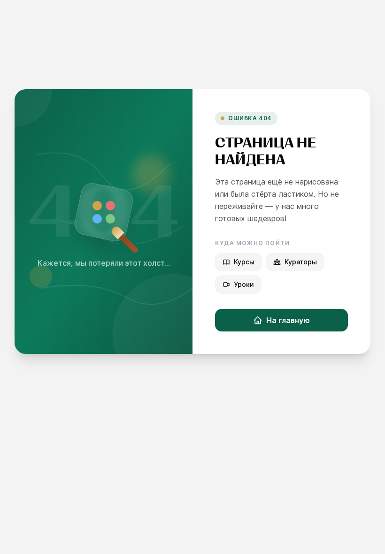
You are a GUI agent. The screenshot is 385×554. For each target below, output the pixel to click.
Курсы (244, 262)
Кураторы (301, 262)
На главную (288, 320)
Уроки (244, 284)
